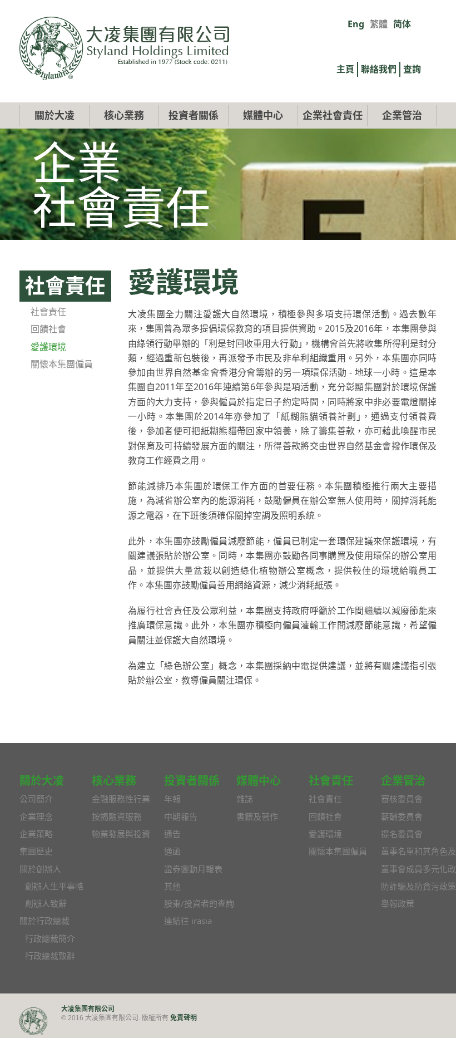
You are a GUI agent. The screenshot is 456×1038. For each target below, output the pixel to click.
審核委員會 (402, 798)
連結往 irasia (188, 920)
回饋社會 (48, 329)
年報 (172, 798)
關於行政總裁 (44, 920)
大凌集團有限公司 (88, 1009)
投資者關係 (193, 115)
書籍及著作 (257, 816)
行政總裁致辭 (50, 955)
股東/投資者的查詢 (199, 903)
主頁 (345, 69)
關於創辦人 (40, 868)
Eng (356, 24)
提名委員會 (402, 833)
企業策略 (36, 833)
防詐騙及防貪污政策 (418, 886)
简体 (402, 24)
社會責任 (48, 312)
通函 (172, 851)
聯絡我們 (378, 69)
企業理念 (36, 816)
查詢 (412, 69)
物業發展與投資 (121, 833)
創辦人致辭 (46, 903)
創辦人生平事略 (54, 886)
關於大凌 (54, 115)
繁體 (379, 24)
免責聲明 (183, 1017)
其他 (172, 886)
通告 (172, 833)
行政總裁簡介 (50, 938)
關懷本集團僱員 (62, 364)
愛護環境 (48, 347)
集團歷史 (36, 851)
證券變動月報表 (193, 868)
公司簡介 (36, 798)
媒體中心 (263, 115)
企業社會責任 (333, 115)
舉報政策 (397, 903)
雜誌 (244, 798)
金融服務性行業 (121, 798)
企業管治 (402, 115)
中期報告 (180, 816)
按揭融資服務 (117, 816)
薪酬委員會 (402, 816)
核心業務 (124, 115)
